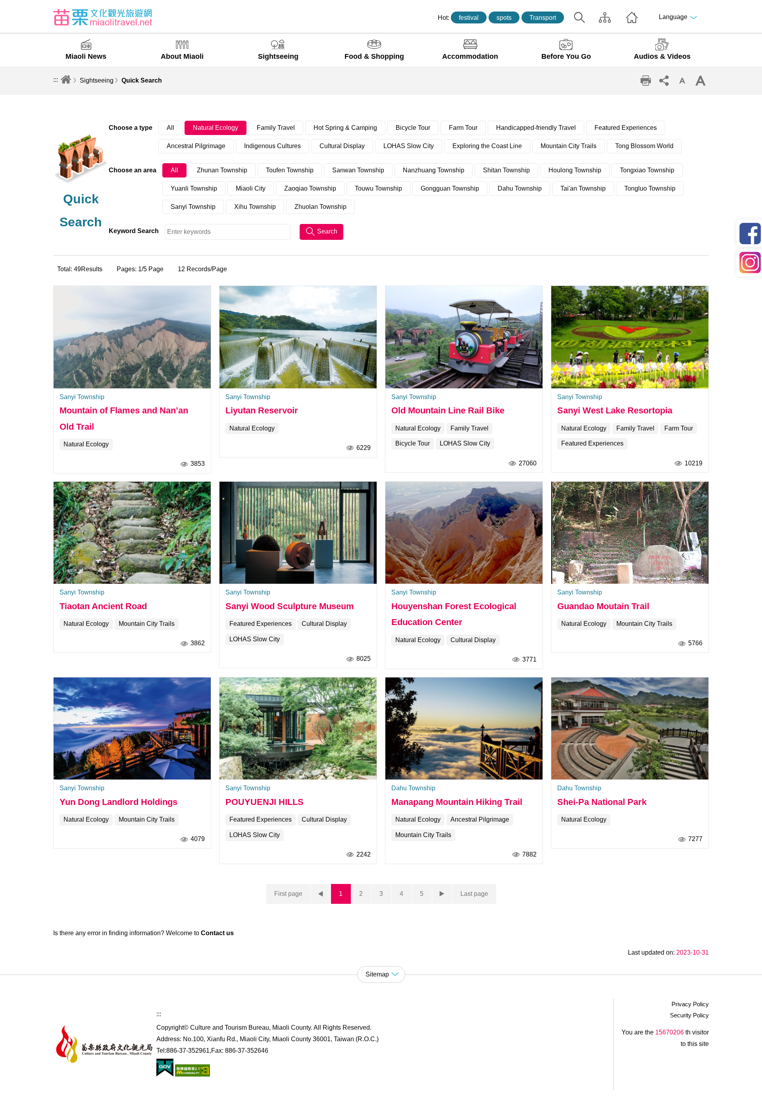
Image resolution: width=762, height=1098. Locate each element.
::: (433, 17)
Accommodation (470, 56)
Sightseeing (278, 56)
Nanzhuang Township (433, 170)
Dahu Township (520, 188)
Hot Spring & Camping (345, 127)
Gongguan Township (450, 188)
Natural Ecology (215, 127)
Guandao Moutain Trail (603, 606)
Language (673, 17)
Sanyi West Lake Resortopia (614, 410)
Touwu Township (378, 188)
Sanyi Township (193, 206)
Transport (542, 17)
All (170, 127)
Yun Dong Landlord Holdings (118, 802)
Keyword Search (134, 231)
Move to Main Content (31, 6)
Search (579, 17)
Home (632, 17)
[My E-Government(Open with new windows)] (164, 1074)
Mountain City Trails (569, 146)
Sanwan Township (358, 170)
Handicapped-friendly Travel (536, 127)
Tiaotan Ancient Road (103, 606)
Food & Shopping (374, 56)
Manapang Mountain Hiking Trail (456, 802)
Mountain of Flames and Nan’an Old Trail (124, 418)
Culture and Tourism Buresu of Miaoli (102, 17)
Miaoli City (251, 188)
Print (645, 80)
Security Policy (689, 1015)
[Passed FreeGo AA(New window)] (191, 1074)
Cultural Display (342, 146)
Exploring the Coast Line (487, 146)
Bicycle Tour (413, 127)
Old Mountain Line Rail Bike (447, 410)
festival (469, 17)
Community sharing (664, 80)
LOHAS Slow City (408, 146)
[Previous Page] (321, 894)
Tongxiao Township (647, 170)
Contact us (217, 933)
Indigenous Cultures (272, 146)
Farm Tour (463, 127)
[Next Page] (442, 894)
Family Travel (276, 127)
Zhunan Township (222, 170)
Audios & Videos (662, 56)
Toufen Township (290, 170)
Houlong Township (574, 170)
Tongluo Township (649, 188)
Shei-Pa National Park (602, 802)
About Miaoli (182, 56)
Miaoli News (85, 56)
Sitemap (605, 17)
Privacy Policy (690, 1004)
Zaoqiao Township (310, 188)
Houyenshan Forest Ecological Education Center (453, 614)
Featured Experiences (626, 127)
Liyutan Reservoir (261, 410)
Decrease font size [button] (682, 80)
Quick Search (141, 80)
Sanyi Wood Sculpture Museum (289, 606)
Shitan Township (506, 170)
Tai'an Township (583, 188)
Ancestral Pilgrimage (196, 146)
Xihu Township (255, 206)
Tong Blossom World (644, 146)
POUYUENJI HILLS (264, 802)
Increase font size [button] (700, 80)
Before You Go (566, 56)
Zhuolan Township (320, 206)
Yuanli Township (194, 188)
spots (504, 17)
